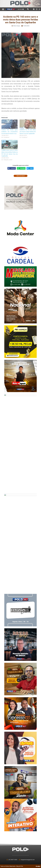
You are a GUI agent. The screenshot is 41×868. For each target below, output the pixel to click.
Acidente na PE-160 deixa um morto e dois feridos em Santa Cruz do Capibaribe (28, 131)
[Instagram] (36, 9)
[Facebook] (33, 9)
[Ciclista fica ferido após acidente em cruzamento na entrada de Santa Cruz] (9, 124)
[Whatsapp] (39, 9)
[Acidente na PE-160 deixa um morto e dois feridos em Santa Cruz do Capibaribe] (28, 124)
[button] (3, 9)
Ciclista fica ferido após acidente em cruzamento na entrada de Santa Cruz (9, 131)
